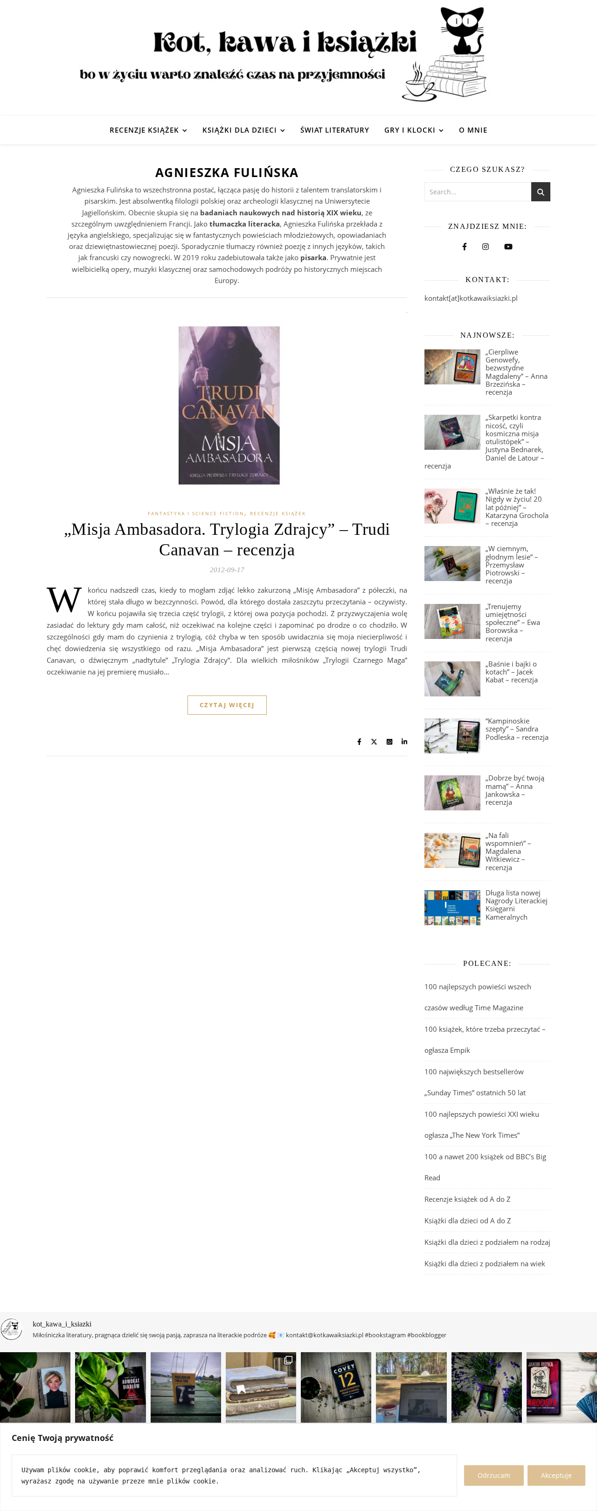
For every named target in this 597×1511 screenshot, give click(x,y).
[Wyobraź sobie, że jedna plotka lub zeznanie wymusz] (110, 1387)
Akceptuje (556, 1475)
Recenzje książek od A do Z (467, 1199)
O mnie (473, 130)
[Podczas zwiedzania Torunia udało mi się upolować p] (261, 1387)
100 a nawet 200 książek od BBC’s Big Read (485, 1167)
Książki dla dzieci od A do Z (467, 1220)
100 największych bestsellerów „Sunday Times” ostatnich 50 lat (476, 1082)
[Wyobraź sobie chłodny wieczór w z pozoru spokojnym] (562, 1387)
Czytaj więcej (227, 705)
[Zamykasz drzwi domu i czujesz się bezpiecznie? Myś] (186, 1387)
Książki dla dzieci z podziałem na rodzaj (487, 1242)
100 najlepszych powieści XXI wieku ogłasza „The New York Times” (481, 1124)
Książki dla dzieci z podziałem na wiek (484, 1263)
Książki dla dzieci (239, 130)
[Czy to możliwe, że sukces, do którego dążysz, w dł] (336, 1387)
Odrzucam (494, 1475)
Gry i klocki (410, 130)
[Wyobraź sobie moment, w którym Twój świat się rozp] (35, 1387)
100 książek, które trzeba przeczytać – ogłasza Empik (485, 1039)
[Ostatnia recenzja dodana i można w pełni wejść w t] (411, 1387)
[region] (298, 1467)
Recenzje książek (144, 130)
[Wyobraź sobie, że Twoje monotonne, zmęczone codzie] (486, 1387)
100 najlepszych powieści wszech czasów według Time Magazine (477, 997)
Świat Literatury (334, 130)
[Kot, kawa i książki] (298, 58)
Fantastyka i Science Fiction (196, 513)
